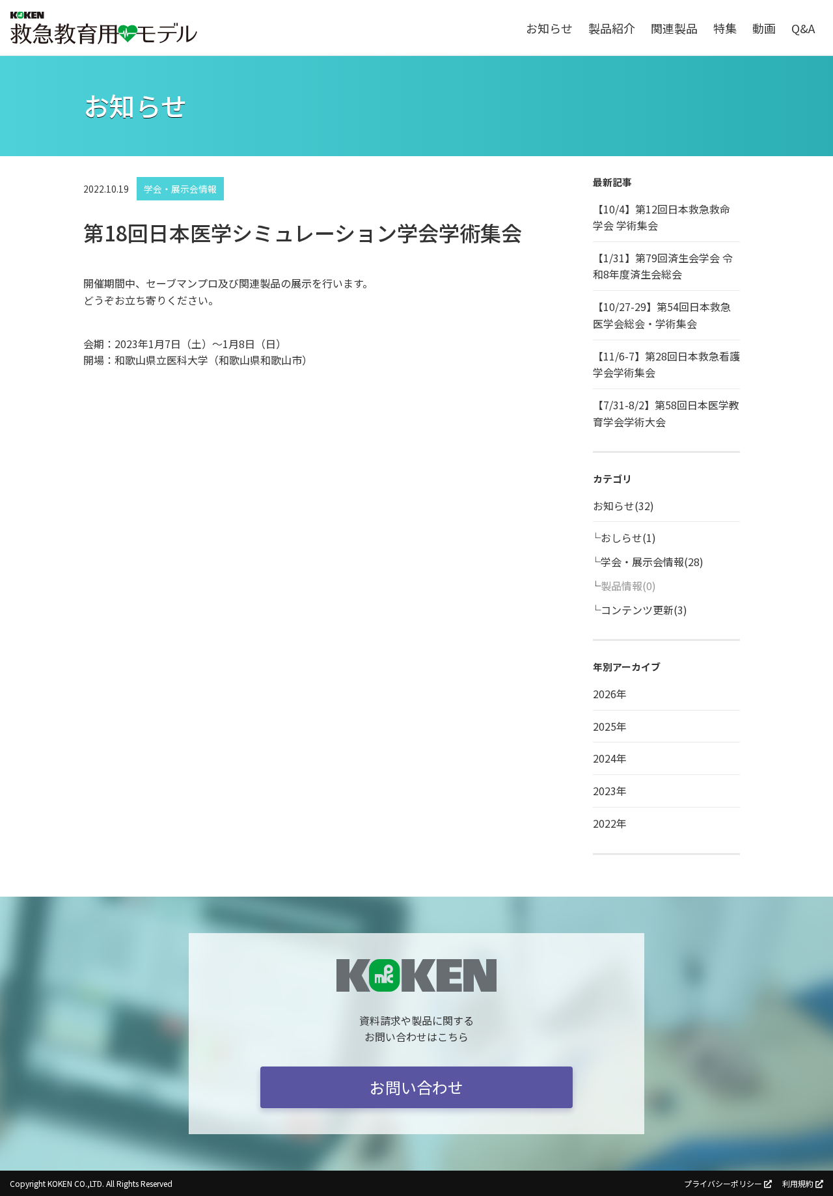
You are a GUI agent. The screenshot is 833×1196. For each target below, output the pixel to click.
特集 (725, 28)
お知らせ (549, 28)
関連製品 (674, 28)
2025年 (610, 726)
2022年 (610, 823)
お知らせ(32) (623, 505)
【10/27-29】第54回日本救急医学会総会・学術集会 (662, 315)
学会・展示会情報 (180, 188)
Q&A (803, 28)
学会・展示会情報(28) (652, 561)
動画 (764, 28)
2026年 (610, 693)
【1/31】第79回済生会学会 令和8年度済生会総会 (663, 266)
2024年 (610, 758)
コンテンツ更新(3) (644, 610)
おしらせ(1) (628, 537)
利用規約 (797, 1183)
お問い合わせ (416, 1087)
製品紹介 (611, 28)
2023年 (610, 790)
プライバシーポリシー (723, 1183)
